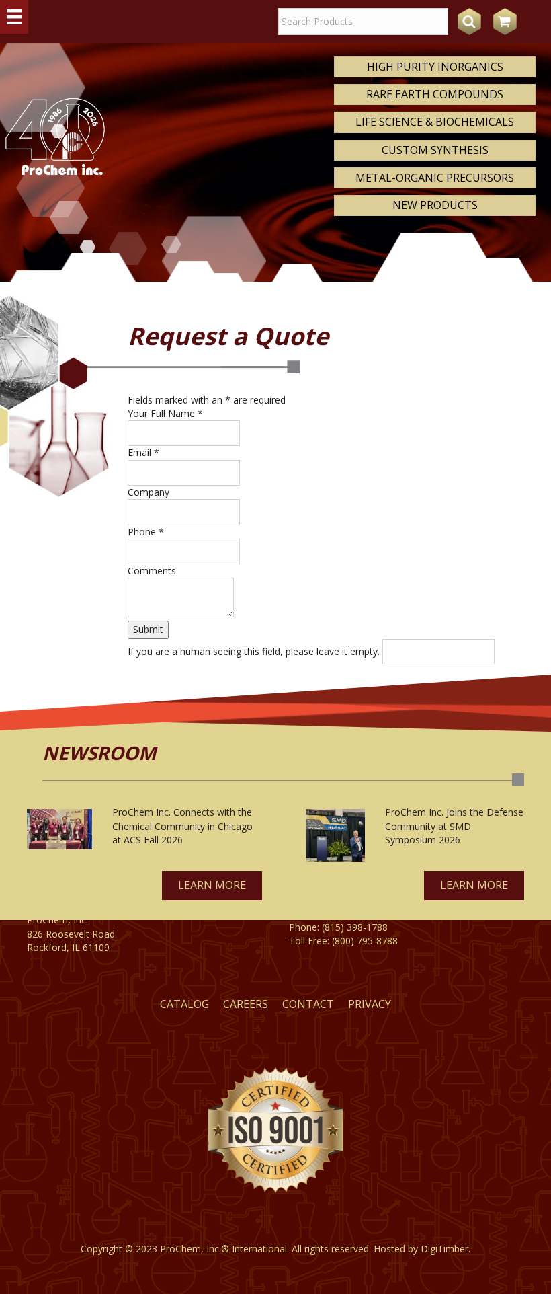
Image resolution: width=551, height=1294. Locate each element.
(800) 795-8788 (365, 940)
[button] (212, 885)
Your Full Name (165, 413)
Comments (152, 570)
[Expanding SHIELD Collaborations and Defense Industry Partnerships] (335, 835)
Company (148, 492)
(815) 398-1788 (355, 927)
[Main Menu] (14, 17)
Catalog (184, 1004)
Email (143, 452)
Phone (146, 531)
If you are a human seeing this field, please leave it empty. (255, 651)
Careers (245, 1004)
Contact (308, 1004)
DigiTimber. (445, 1248)
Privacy (369, 1004)
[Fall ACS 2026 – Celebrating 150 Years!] (59, 829)
